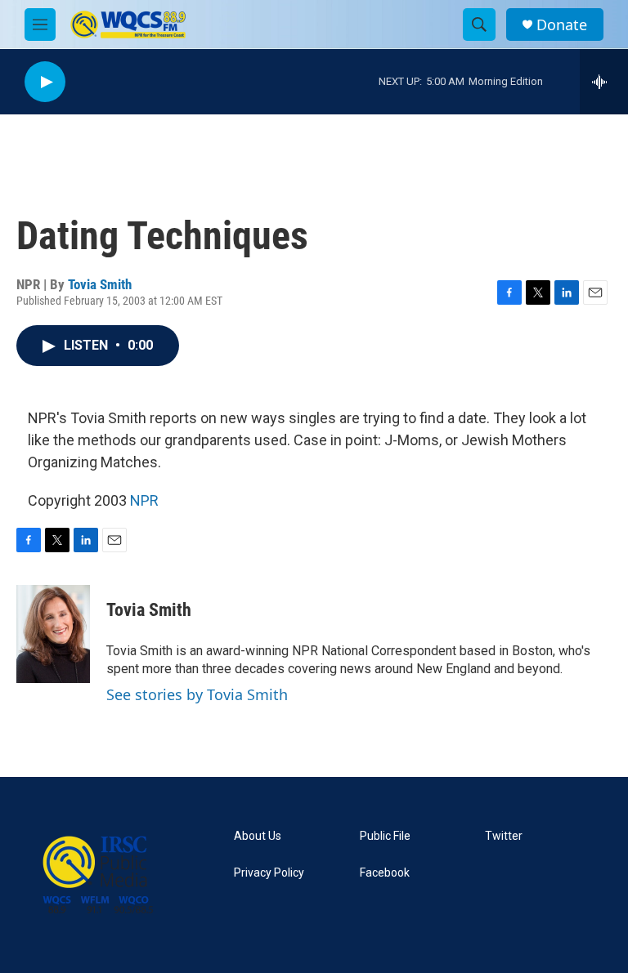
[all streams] (604, 81)
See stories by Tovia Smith (197, 694)
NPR (144, 500)
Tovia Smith (100, 284)
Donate (561, 24)
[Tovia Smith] (53, 634)
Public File (385, 836)
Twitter (504, 836)
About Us (257, 836)
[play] (45, 82)
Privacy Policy (269, 873)
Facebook (385, 873)
